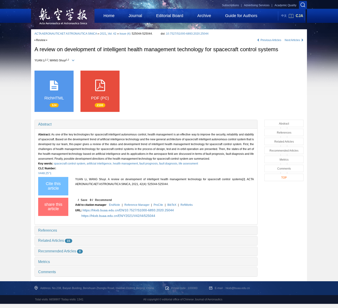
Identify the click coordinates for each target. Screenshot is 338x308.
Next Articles (293, 40)
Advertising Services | (258, 5)
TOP (284, 177)
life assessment (188, 163)
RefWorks (186, 204)
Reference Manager (136, 204)
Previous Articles (271, 40)
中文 (284, 15)
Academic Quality (285, 5)
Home (109, 15)
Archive (204, 15)
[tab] (146, 124)
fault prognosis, (149, 163)
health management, (126, 163)
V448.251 (45, 173)
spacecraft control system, (70, 163)
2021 (103, 33)
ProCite (158, 204)
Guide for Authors (241, 15)
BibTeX (171, 204)
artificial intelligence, (100, 163)
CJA (299, 16)
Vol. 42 (112, 33)
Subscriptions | (232, 5)
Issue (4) (125, 33)
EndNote (114, 204)
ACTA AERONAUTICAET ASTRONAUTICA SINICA (65, 33)
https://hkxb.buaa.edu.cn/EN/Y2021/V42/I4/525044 (118, 216)
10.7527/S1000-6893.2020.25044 (187, 33)
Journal (135, 15)
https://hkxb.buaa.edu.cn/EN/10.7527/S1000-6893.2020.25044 (128, 210)
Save (84, 200)
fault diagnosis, (169, 163)
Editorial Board (169, 15)
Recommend (103, 200)
